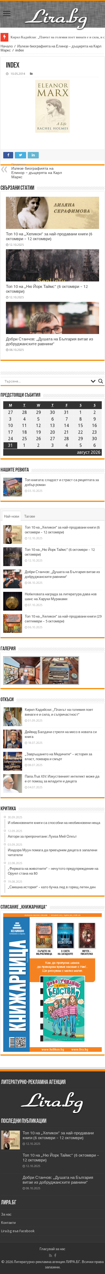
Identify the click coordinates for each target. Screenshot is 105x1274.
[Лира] (56, 18)
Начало (7, 46)
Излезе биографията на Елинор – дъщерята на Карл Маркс (36, 171)
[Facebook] (55, 1255)
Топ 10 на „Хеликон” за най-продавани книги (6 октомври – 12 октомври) (49, 236)
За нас (6, 1214)
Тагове (29, 516)
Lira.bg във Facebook (17, 1231)
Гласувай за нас (52, 1249)
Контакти (8, 1223)
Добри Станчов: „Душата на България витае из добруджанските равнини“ (49, 341)
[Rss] (50, 1255)
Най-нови (11, 516)
